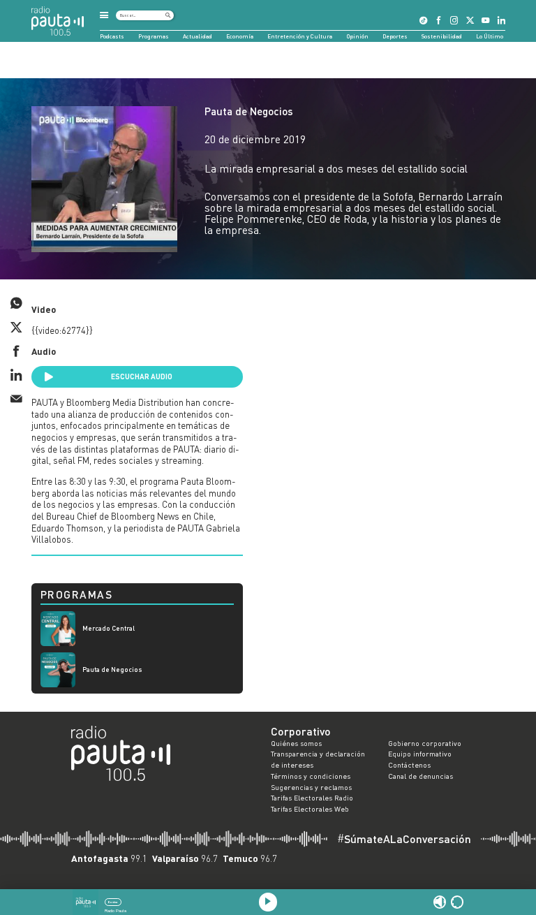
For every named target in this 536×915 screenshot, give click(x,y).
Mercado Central (108, 628)
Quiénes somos (296, 743)
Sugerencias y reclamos (311, 787)
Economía (239, 36)
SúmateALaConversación (404, 838)
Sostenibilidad (442, 36)
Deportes (395, 36)
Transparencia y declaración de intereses (318, 759)
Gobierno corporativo (424, 743)
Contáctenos (409, 765)
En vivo (112, 902)
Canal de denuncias (420, 776)
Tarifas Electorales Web (310, 809)
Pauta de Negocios (248, 111)
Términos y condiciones (310, 776)
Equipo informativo (420, 753)
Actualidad (197, 36)
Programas (153, 36)
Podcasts (112, 36)
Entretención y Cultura (299, 36)
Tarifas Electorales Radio (312, 797)
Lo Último (489, 36)
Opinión (357, 36)
